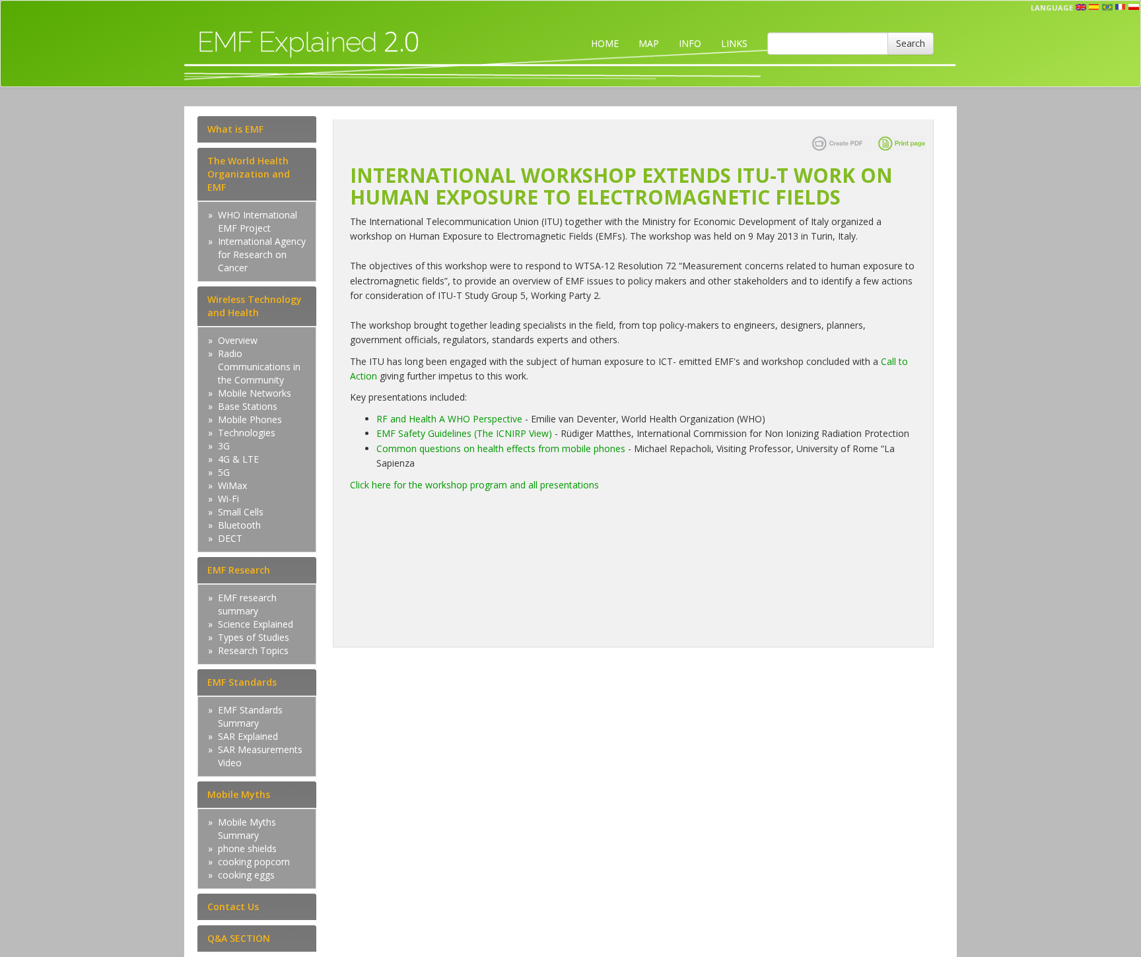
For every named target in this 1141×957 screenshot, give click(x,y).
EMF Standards (242, 682)
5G (224, 472)
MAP (649, 43)
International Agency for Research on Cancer (262, 254)
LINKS (734, 43)
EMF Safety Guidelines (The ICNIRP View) (464, 433)
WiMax (232, 485)
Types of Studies (253, 637)
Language (1052, 8)
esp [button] (1094, 7)
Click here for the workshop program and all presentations (474, 484)
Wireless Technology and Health (254, 306)
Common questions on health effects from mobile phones (502, 448)
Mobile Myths (238, 794)
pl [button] (1133, 7)
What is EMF (235, 129)
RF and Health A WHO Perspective (450, 418)
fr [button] (1120, 7)
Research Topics (253, 650)
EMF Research (238, 570)
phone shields (247, 848)
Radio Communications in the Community (259, 366)
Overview (238, 340)
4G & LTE (238, 459)
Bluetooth (239, 525)
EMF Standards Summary (250, 716)
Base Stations (247, 406)
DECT (230, 538)
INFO (690, 43)
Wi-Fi (228, 498)
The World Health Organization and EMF (248, 173)
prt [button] (1107, 7)
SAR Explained (248, 736)
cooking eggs (246, 875)
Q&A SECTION (238, 938)
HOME (605, 43)
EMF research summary (247, 604)
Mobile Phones (250, 419)
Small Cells (240, 512)
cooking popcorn (254, 861)
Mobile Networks (254, 393)
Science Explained (255, 624)
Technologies (246, 432)
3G (224, 446)
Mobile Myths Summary (247, 829)
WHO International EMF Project (257, 221)
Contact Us (233, 906)
